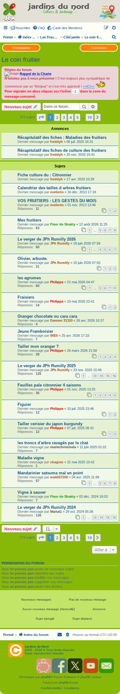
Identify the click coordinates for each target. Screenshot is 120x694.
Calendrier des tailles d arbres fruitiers (54, 188)
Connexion (98, 47)
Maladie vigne (31, 458)
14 (101, 376)
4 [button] (71, 117)
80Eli (54, 335)
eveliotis (57, 192)
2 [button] (57, 117)
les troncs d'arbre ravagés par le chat (53, 443)
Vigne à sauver (32, 492)
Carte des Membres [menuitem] (67, 28)
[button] (41, 117)
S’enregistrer (21, 47)
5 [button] (77, 117)
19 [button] (89, 117)
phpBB (46, 677)
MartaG (56, 511)
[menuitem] (39, 28)
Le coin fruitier (21, 59)
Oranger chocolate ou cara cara (47, 316)
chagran (56, 462)
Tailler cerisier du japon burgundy (50, 423)
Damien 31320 (61, 320)
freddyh (56, 141)
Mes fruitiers (29, 220)
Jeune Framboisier (35, 331)
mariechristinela (63, 447)
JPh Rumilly (60, 243)
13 (94, 376)
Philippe (56, 282)
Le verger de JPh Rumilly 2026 (47, 239)
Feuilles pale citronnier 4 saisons (49, 385)
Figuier (24, 404)
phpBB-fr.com (68, 682)
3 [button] (64, 117)
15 (107, 376)
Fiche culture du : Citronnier (44, 175)
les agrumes (29, 278)
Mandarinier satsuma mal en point (50, 473)
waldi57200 (59, 477)
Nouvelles (23, 28)
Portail (8, 37)
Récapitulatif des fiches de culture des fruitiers (62, 150)
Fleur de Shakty (62, 224)
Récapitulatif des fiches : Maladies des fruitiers (62, 137)
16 (114, 376)
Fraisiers (26, 297)
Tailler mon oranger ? (38, 346)
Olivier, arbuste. (33, 258)
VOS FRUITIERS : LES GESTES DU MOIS (57, 200)
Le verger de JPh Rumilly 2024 (47, 507)
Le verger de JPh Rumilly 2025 (47, 365)
